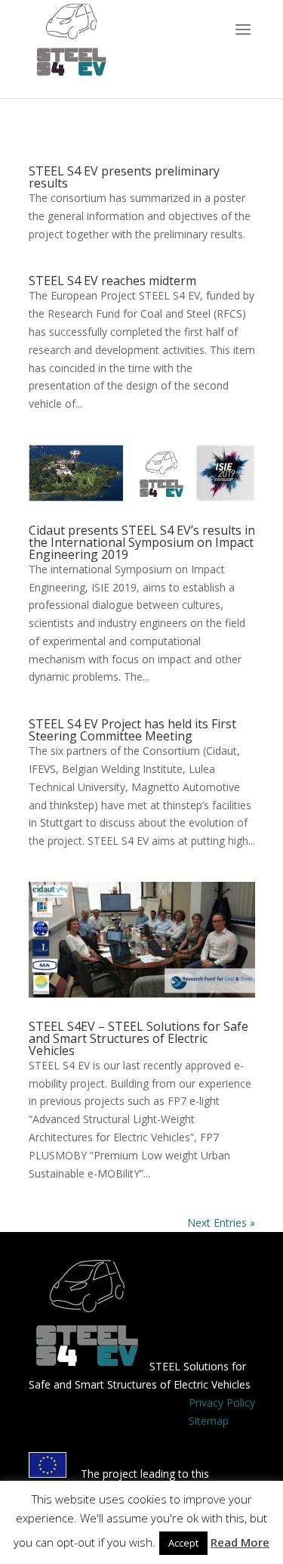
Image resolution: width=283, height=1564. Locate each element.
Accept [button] (183, 1543)
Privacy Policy (222, 1402)
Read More (240, 1542)
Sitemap (209, 1420)
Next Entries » (221, 1222)
